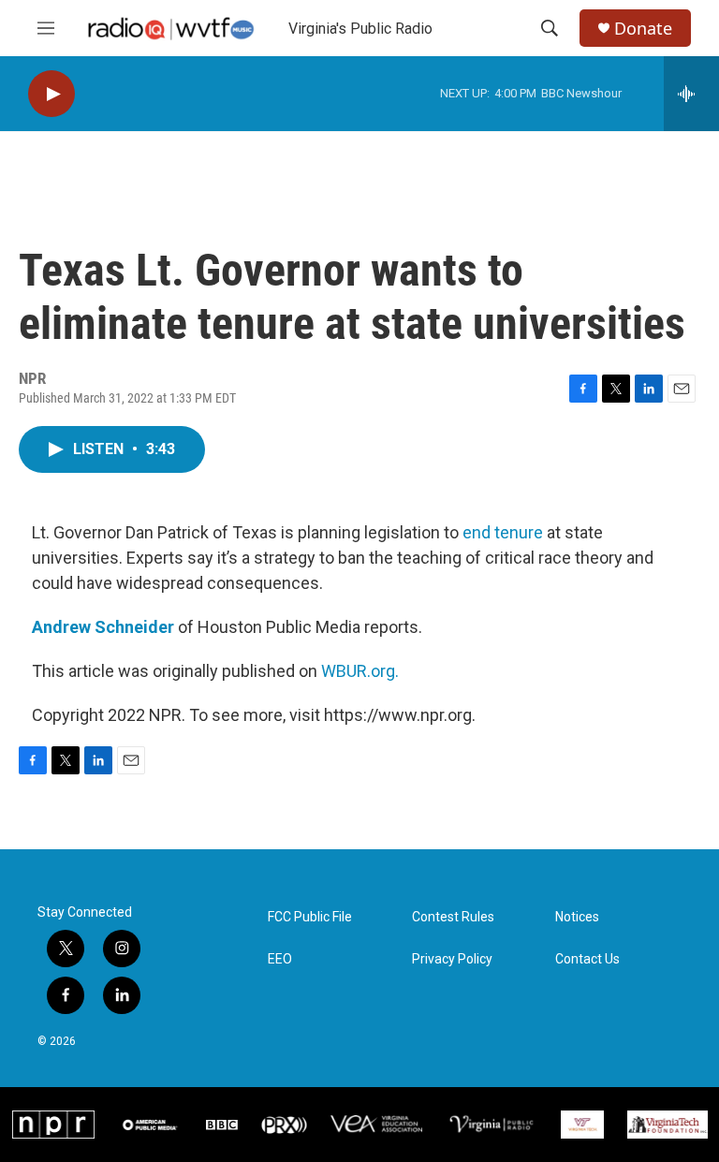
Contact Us (587, 959)
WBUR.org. (360, 671)
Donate (643, 28)
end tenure (502, 532)
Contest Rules (453, 917)
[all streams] (691, 93)
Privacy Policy (452, 959)
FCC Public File (310, 917)
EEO (280, 959)
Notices (577, 917)
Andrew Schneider (103, 627)
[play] (51, 94)
